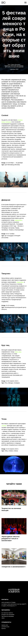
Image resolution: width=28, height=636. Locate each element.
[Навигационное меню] (25, 2)
